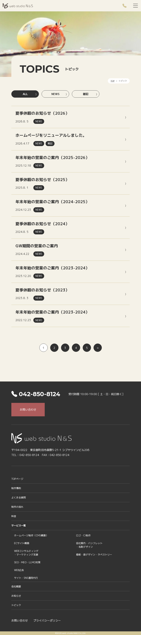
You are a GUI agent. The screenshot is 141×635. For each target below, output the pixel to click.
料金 (13, 516)
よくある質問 (18, 497)
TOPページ (17, 478)
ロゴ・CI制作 (83, 535)
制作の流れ (17, 506)
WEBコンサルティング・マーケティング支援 (26, 552)
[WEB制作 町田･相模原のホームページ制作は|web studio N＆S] (18, 5)
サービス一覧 (18, 525)
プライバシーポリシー (47, 620)
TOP (113, 80)
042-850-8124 (38, 394)
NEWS (55, 94)
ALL (25, 94)
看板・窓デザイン (94, 554)
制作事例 (16, 488)
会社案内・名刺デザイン (89, 545)
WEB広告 (19, 570)
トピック (16, 605)
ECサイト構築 (21, 543)
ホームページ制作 (31, 535)
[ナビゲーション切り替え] (135, 6)
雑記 (85, 94)
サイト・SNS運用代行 (26, 577)
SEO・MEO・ (27, 562)
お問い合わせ (28, 409)
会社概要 (16, 586)
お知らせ (16, 595)
